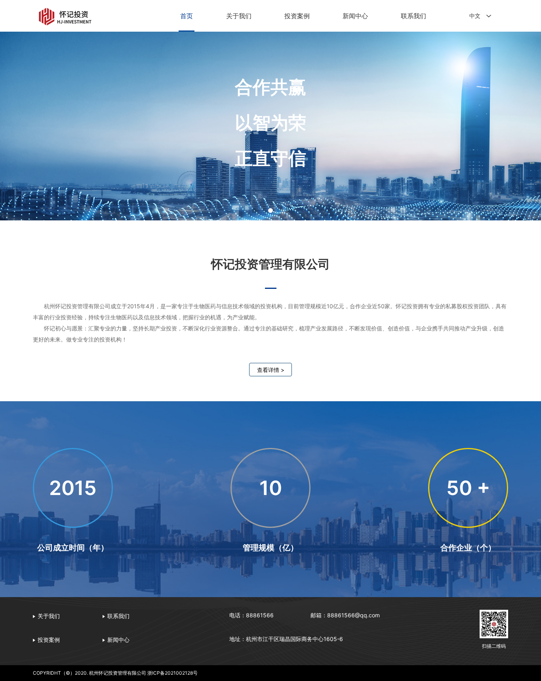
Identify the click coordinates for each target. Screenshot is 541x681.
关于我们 (238, 16)
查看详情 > (270, 369)
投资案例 (297, 16)
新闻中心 (355, 16)
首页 (186, 16)
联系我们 (413, 16)
